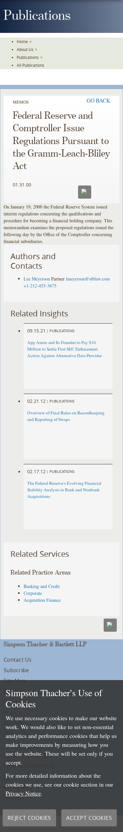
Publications (28, 57)
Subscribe (16, 670)
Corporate (33, 593)
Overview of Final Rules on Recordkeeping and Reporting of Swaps (66, 416)
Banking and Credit (42, 586)
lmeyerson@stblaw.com (88, 279)
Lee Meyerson (37, 279)
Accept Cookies (89, 817)
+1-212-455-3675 (40, 285)
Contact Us (17, 659)
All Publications (30, 65)
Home (22, 41)
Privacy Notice (23, 793)
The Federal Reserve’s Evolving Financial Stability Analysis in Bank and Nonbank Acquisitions (64, 489)
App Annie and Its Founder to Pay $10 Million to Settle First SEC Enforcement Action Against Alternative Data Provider (64, 348)
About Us (25, 49)
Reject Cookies (29, 817)
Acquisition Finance (42, 600)
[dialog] (61, 756)
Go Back (98, 100)
